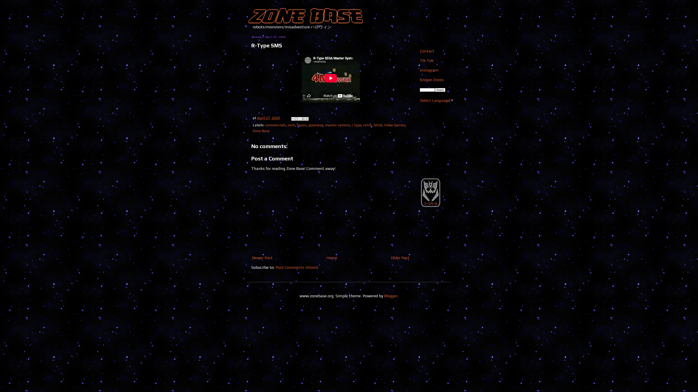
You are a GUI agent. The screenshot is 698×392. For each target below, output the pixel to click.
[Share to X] (300, 119)
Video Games (394, 125)
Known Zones (432, 79)
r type (356, 125)
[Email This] (293, 119)
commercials (275, 125)
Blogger (391, 295)
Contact (427, 51)
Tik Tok (427, 60)
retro (367, 125)
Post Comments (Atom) (297, 267)
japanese (315, 125)
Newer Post (262, 257)
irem (291, 125)
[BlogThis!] (296, 119)
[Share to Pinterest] (307, 119)
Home (331, 257)
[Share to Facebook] (303, 119)
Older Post (400, 257)
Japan (302, 125)
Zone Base (261, 131)
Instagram (429, 70)
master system (337, 125)
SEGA (377, 125)
